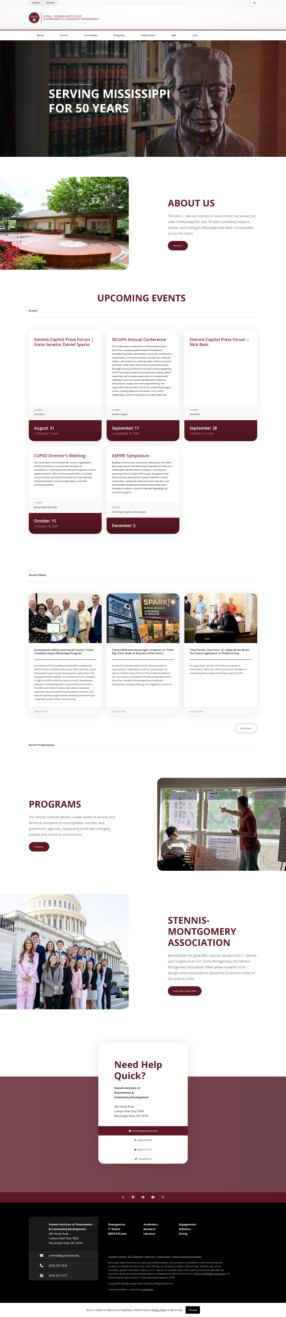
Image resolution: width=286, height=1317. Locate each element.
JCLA (195, 35)
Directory (52, 2)
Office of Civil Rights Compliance (209, 1273)
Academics (150, 1224)
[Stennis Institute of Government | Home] (64, 18)
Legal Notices (163, 1256)
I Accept (192, 1310)
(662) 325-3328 (145, 1140)
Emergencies (116, 1224)
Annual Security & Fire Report (187, 1256)
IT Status (114, 1229)
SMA (173, 35)
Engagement (187, 1224)
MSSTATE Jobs (117, 1234)
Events (64, 35)
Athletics (185, 1229)
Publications (148, 35)
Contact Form (145, 1158)
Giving (183, 1234)
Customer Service (117, 1256)
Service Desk (146, 1289)
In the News (91, 35)
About (40, 35)
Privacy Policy (159, 1310)
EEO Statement (135, 1256)
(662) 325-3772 (145, 1149)
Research (149, 1229)
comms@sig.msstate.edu (144, 1130)
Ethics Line (150, 1256)
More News (246, 728)
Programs (119, 35)
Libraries (149, 1234)
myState (37, 2)
